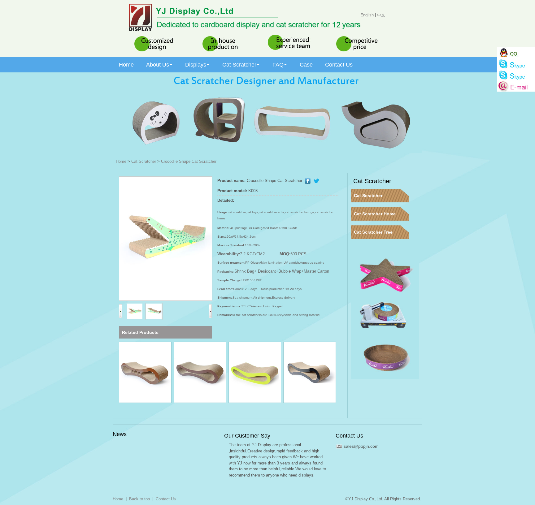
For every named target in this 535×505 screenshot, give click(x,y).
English (367, 15)
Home (121, 161)
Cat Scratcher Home (375, 213)
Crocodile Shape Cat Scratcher (188, 161)
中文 (381, 15)
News (120, 434)
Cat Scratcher (143, 161)
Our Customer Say (247, 436)
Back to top (139, 499)
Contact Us (349, 436)
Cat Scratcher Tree (373, 232)
